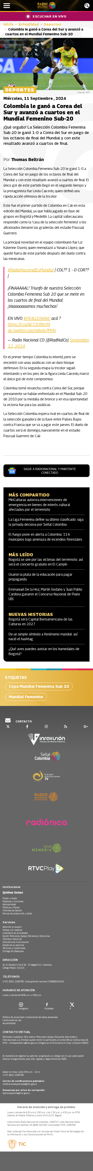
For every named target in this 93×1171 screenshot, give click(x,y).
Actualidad (28, 24)
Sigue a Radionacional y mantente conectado (50, 470)
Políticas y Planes (11, 907)
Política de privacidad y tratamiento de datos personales (30, 1017)
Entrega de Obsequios (13, 951)
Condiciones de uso (12, 1020)
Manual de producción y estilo (17, 913)
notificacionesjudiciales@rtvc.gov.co (20, 1084)
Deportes (52, 24)
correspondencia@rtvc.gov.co (23, 1043)
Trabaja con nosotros (12, 930)
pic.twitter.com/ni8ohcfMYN (32, 330)
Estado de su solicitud (13, 945)
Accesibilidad (9, 1023)
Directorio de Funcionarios (16, 942)
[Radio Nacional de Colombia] (47, 5)
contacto (23, 721)
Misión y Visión (10, 898)
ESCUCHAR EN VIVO (49, 16)
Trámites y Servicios (12, 939)
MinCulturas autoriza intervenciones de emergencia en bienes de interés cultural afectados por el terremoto (39, 505)
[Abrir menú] (6, 5)
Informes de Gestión (12, 910)
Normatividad (9, 904)
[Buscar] (87, 5)
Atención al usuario (12, 927)
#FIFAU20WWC (37, 318)
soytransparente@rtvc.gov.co (16, 1093)
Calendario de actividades (15, 933)
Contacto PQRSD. (80, 1043)
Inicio (8, 24)
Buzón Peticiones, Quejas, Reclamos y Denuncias (26, 936)
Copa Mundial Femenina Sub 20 (39, 686)
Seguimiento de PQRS (55, 1059)
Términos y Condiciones (14, 948)
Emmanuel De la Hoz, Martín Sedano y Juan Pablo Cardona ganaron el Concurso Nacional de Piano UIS (45, 594)
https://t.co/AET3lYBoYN (29, 324)
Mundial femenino (26, 696)
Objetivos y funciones (13, 901)
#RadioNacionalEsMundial (31, 269)
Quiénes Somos (13, 892)
